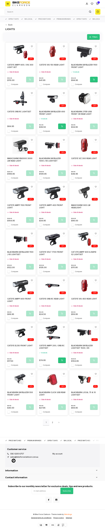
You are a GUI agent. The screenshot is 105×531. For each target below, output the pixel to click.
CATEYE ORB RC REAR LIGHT (52, 299)
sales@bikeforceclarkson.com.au (24, 457)
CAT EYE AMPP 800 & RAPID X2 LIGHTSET (83, 253)
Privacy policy (58, 518)
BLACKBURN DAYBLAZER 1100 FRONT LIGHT (84, 66)
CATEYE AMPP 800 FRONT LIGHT (19, 300)
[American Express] (58, 525)
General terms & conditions (41, 518)
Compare (14, 84)
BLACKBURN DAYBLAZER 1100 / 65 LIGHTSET (20, 253)
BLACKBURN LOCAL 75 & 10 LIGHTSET (83, 393)
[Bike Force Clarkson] (21, 4)
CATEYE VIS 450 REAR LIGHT (84, 299)
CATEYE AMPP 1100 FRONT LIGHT (19, 206)
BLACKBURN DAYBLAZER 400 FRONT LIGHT (52, 112)
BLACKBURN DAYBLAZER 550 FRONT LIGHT (20, 393)
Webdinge (68, 514)
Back (10, 25)
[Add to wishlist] (31, 46)
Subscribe (67, 491)
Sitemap (69, 518)
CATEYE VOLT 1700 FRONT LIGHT (51, 253)
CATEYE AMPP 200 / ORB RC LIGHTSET (52, 346)
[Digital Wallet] (64, 525)
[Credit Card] (40, 525)
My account (57, 454)
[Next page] (59, 422)
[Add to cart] (94, 79)
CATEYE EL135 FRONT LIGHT (20, 345)
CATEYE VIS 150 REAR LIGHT (52, 65)
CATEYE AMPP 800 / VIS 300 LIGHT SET (20, 66)
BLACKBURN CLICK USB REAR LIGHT (52, 393)
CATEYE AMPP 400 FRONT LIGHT (51, 206)
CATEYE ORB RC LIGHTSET (19, 111)
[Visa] (52, 525)
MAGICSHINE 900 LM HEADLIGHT (80, 206)
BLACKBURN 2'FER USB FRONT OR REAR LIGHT (81, 112)
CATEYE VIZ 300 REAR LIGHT (84, 158)
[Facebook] (48, 500)
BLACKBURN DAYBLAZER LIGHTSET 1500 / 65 (82, 346)
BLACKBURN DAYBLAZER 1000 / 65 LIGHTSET (50, 159)
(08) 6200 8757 (17, 454)
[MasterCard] (46, 525)
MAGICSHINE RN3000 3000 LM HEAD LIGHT (19, 159)
